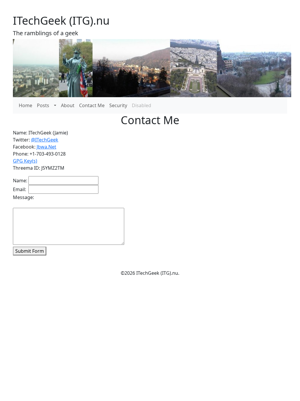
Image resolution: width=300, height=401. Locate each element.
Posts (43, 105)
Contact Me (92, 105)
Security (118, 105)
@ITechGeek (44, 140)
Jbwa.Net (46, 147)
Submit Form (29, 251)
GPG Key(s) (25, 161)
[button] (55, 105)
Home (25, 105)
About (67, 105)
